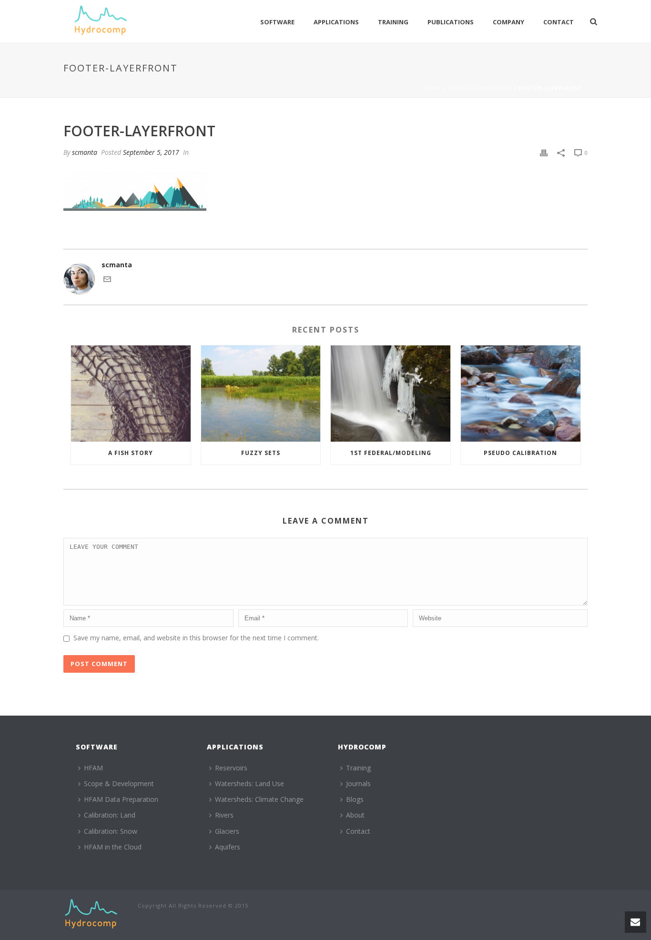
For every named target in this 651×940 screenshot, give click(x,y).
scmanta (84, 152)
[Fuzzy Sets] (261, 393)
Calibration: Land (109, 814)
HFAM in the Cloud (113, 846)
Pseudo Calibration (520, 453)
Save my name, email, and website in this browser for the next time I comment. (196, 637)
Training (393, 22)
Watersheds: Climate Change (259, 799)
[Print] (544, 152)
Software (277, 22)
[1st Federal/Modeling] (390, 393)
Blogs (355, 799)
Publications (450, 22)
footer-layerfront (480, 88)
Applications (336, 22)
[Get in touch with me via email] (107, 280)
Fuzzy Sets (260, 453)
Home (433, 88)
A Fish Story (130, 453)
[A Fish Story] (131, 393)
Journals (358, 783)
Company (508, 22)
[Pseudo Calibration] (520, 393)
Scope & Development (119, 783)
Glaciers (227, 831)
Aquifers (227, 846)
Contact (558, 22)
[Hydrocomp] (91, 914)
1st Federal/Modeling (390, 453)
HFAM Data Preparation (121, 799)
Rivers (224, 814)
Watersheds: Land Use (249, 783)
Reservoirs (231, 767)
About (355, 814)
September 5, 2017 (151, 152)
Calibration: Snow (110, 831)
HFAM (93, 767)
